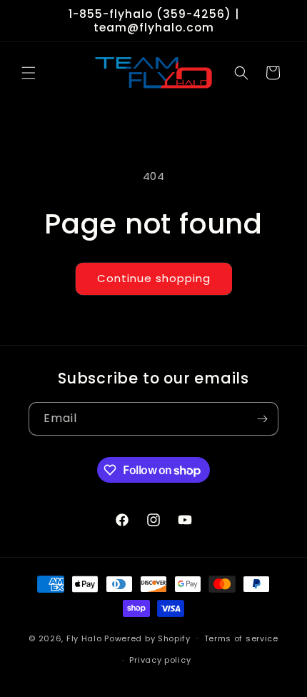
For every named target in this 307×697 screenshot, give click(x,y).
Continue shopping (154, 278)
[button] (28, 73)
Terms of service (241, 638)
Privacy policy (160, 660)
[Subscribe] (262, 419)
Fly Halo (84, 637)
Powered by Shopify (147, 637)
